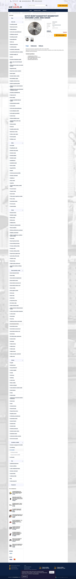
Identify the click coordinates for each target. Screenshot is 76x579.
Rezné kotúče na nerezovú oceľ (15, 328)
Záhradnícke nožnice (13, 433)
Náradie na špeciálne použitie (15, 83)
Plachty (11, 392)
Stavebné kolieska (13, 406)
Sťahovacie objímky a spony (14, 118)
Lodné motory (12, 380)
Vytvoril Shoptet (59, 577)
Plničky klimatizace (13, 29)
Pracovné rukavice (13, 188)
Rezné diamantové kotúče (14, 323)
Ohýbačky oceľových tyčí (14, 232)
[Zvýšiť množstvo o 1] (52, 35)
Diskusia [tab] (41, 46)
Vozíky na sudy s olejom (14, 134)
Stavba (12, 210)
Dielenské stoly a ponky (14, 150)
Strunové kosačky (13, 408)
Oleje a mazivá (12, 180)
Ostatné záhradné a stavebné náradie (16, 387)
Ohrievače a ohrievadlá (14, 175)
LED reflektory (12, 447)
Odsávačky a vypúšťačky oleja (15, 92)
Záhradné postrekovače (14, 428)
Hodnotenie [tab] (34, 46)
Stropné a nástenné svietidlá (15, 454)
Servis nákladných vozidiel (14, 110)
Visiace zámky (12, 198)
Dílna (12, 18)
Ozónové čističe (12, 473)
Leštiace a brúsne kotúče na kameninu (16, 311)
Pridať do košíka (61, 35)
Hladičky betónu (12, 222)
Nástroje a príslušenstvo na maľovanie (16, 230)
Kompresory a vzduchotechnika (15, 225)
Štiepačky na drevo (13, 413)
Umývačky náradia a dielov (14, 129)
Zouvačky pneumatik (13, 24)
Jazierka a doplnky (13, 370)
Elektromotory (12, 220)
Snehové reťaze (12, 115)
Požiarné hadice (12, 395)
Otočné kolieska (12, 390)
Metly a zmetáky (12, 382)
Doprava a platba (27, 568)
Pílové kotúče (12, 316)
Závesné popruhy (13, 136)
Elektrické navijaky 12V (14, 54)
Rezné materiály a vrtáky (15, 270)
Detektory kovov (13, 365)
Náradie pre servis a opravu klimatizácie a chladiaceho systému (16, 90)
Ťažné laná (12, 126)
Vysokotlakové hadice (13, 201)
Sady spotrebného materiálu (14, 103)
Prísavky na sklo (12, 248)
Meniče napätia (12, 73)
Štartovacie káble (13, 124)
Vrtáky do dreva (12, 346)
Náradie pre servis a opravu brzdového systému (16, 86)
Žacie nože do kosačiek (14, 438)
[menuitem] (30, 10)
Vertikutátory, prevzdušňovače (15, 416)
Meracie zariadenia (13, 227)
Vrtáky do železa (13, 351)
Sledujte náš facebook (14, 568)
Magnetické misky (13, 68)
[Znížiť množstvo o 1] (47, 35)
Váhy (11, 478)
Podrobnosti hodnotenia (38, 19)
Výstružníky (12, 341)
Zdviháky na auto (13, 139)
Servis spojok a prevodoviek (14, 113)
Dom (12, 461)
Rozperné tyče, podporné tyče (15, 253)
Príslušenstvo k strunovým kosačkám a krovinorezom (16, 398)
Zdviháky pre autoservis (14, 34)
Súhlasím (51, 572)
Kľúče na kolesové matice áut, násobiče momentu (16, 66)
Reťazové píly (12, 401)
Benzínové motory (13, 212)
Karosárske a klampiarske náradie (15, 59)
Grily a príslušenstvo (13, 367)
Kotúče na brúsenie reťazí (14, 305)
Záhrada (12, 360)
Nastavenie (25, 576)
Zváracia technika (13, 206)
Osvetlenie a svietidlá (15, 442)
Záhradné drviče (12, 423)
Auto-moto (13, 21)
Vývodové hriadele (13, 421)
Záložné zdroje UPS (13, 481)
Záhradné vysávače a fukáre (14, 431)
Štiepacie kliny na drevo (14, 411)
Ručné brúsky (12, 333)
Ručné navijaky (12, 97)
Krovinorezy (12, 375)
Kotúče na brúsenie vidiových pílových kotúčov (16, 308)
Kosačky (11, 372)
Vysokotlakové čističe (13, 418)
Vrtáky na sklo (12, 356)
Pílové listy (12, 318)
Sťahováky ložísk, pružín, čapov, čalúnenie (15, 121)
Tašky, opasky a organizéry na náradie (16, 196)
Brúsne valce (12, 295)
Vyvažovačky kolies (13, 39)
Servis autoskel (12, 105)
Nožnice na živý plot (13, 385)
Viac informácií (36, 573)
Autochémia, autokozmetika (14, 49)
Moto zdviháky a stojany (14, 78)
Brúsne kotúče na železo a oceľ (15, 285)
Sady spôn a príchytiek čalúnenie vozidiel (15, 100)
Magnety (11, 170)
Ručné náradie (12, 193)
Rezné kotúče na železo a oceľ (15, 331)
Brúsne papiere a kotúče (14, 290)
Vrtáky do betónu (13, 343)
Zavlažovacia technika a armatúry (15, 436)
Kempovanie (13, 484)
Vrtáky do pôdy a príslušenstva (15, 263)
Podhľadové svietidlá (14, 452)
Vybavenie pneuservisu (14, 44)
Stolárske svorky (13, 258)
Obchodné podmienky (27, 566)
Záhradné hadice (13, 426)
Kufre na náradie (12, 165)
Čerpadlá (11, 362)
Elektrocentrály (12, 217)
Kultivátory (12, 377)
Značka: (54, 21)
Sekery (11, 403)
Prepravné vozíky (13, 191)
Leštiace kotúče (12, 313)
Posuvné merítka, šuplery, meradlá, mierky (16, 186)
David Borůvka (65, 577)
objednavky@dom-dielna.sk (15, 565)
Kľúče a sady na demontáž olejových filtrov (16, 62)
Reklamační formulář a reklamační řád (30, 569)
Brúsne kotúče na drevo (14, 280)
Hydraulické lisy (12, 160)
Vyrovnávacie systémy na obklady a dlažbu (16, 266)
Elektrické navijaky (13, 215)
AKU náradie (12, 145)
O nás (25, 565)
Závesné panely (12, 203)
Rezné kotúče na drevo (14, 326)
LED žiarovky (12, 457)
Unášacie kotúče (13, 338)
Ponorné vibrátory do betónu (14, 243)
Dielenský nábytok (13, 155)
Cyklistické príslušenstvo (14, 463)
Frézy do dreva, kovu (13, 300)
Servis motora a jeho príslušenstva (15, 108)
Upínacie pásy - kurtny (13, 131)
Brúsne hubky (12, 275)
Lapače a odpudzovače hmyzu (15, 468)
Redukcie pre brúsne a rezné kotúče (16, 321)
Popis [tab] (27, 46)
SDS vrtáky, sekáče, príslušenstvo (15, 336)
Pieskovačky (12, 238)
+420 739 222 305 (14, 567)
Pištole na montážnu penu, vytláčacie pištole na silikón (16, 235)
